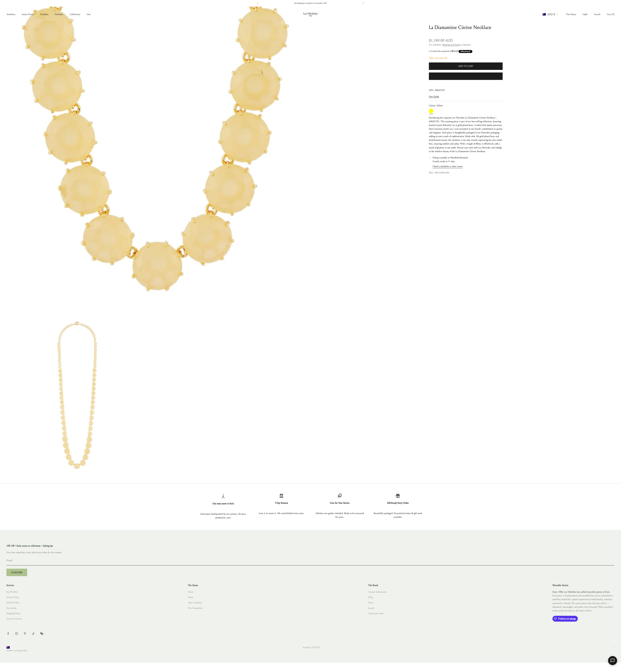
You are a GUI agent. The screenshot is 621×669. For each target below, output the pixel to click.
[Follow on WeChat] (41, 633)
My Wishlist (12, 592)
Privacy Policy (12, 597)
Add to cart (465, 66)
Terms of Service (14, 618)
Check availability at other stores (448, 166)
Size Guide (434, 96)
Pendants (44, 14)
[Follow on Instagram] (16, 633)
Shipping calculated (451, 45)
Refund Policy (12, 602)
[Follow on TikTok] (33, 633)
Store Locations (195, 602)
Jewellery (10, 14)
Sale (89, 14)
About (190, 592)
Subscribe (16, 572)
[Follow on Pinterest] (25, 633)
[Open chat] (612, 660)
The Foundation (195, 608)
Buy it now (466, 76)
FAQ (370, 597)
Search (371, 608)
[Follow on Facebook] (8, 633)
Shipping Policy (13, 613)
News (190, 597)
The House (571, 14)
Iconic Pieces (28, 14)
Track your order (376, 613)
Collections (75, 14)
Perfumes (59, 14)
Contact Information (377, 592)
